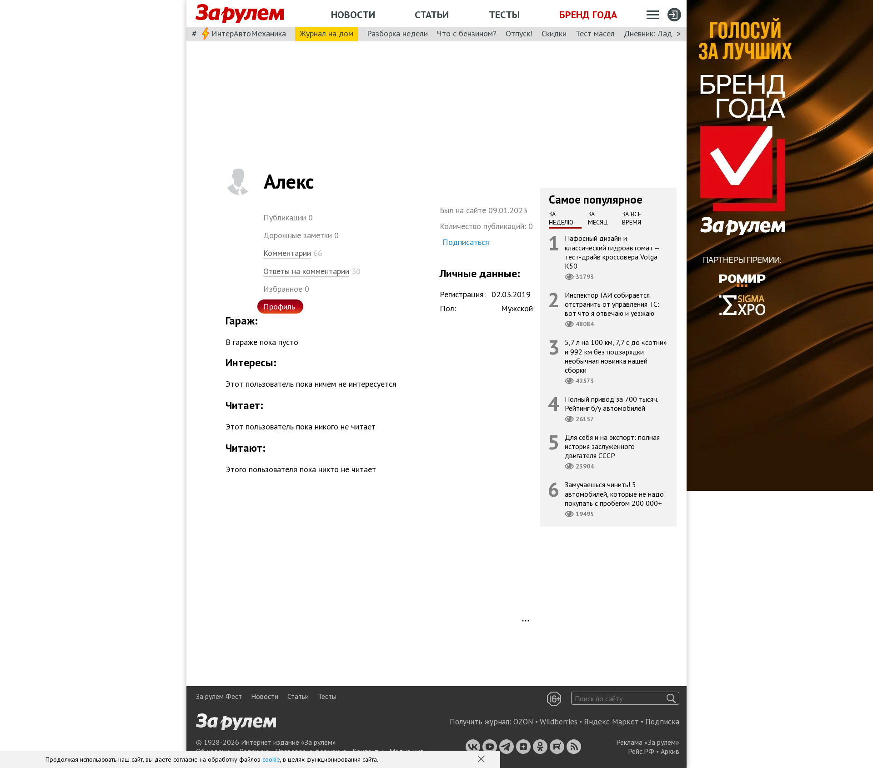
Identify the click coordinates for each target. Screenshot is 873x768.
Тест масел (595, 33)
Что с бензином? (467, 33)
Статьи (432, 14)
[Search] (671, 698)
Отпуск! (519, 33)
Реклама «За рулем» (647, 742)
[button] (482, 759)
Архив (670, 751)
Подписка (662, 722)
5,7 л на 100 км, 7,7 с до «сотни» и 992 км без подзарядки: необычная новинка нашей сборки (616, 356)
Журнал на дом (326, 33)
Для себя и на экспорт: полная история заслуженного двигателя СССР (612, 446)
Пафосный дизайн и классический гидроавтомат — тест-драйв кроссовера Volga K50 (612, 252)
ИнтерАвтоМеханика (248, 33)
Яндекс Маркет (611, 722)
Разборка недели (397, 33)
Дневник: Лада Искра (662, 33)
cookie (271, 759)
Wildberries (558, 722)
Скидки (554, 33)
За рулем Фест (219, 696)
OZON (523, 722)
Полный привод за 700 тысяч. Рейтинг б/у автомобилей (611, 403)
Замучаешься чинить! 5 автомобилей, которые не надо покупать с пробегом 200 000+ (614, 493)
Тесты (504, 14)
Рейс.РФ (641, 751)
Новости (353, 14)
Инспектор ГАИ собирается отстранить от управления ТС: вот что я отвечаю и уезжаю (612, 304)
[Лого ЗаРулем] (240, 13)
